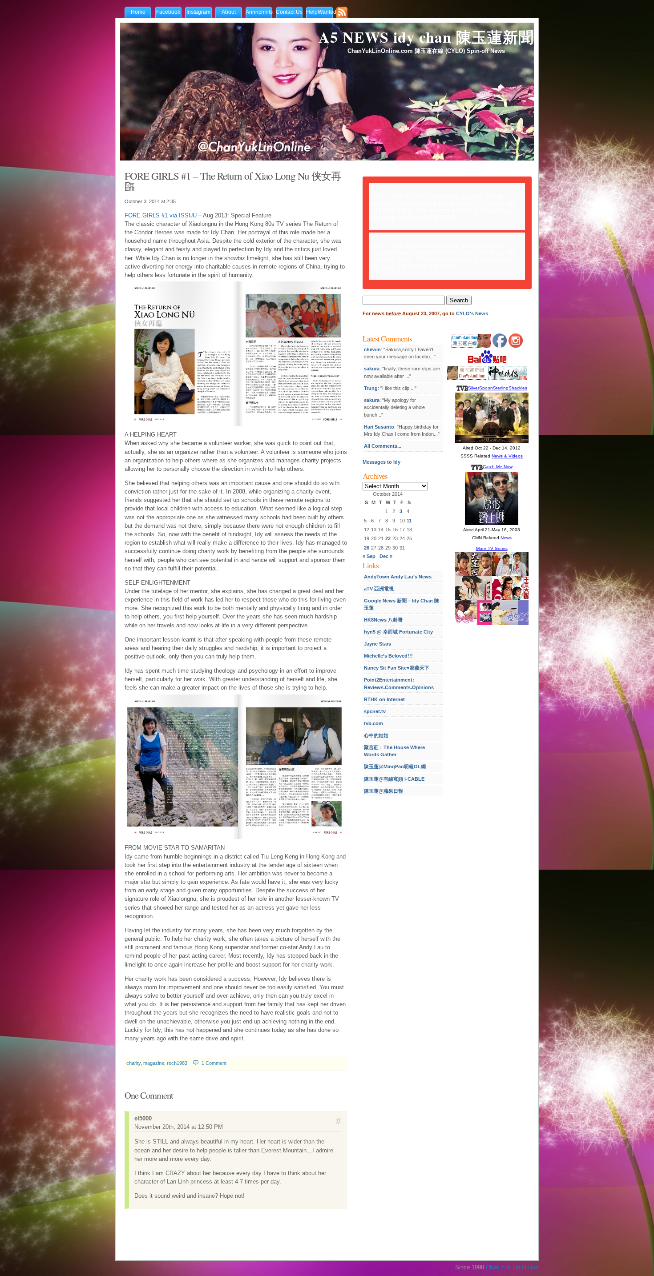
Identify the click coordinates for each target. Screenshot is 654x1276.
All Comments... (382, 446)
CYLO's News (472, 313)
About (229, 12)
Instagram (198, 12)
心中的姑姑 (376, 735)
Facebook (168, 12)
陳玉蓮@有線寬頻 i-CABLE (394, 779)
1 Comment (214, 1063)
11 (409, 520)
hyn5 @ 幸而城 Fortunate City (398, 631)
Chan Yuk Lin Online (512, 1267)
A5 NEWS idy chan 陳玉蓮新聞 (426, 37)
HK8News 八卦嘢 (383, 619)
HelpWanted (321, 12)
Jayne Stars (377, 643)
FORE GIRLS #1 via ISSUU (161, 215)
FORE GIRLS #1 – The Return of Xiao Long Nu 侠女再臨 (233, 181)
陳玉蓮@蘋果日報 (383, 791)
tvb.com (373, 723)
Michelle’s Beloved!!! (388, 655)
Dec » (385, 556)
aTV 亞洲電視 (379, 588)
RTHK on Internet (384, 699)
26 (366, 547)
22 (388, 538)
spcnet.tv (375, 711)
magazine (153, 1063)
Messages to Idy (381, 462)
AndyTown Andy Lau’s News (398, 576)
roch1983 (177, 1063)
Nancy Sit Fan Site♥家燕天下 (396, 667)
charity (133, 1063)
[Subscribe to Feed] (343, 13)
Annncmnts (259, 12)
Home (138, 12)
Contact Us (289, 12)
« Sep (369, 556)
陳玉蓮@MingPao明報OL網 (395, 766)
